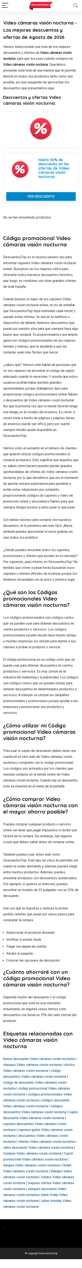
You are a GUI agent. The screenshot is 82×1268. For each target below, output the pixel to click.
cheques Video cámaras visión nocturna (32, 1065)
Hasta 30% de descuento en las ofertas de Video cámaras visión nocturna (53, 168)
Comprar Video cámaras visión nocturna (32, 1153)
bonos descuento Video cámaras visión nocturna (38, 1059)
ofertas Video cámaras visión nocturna (46, 1142)
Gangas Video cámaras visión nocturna (31, 1165)
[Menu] (5, 5)
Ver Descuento (41, 196)
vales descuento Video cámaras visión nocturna (38, 1148)
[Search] (75, 5)
